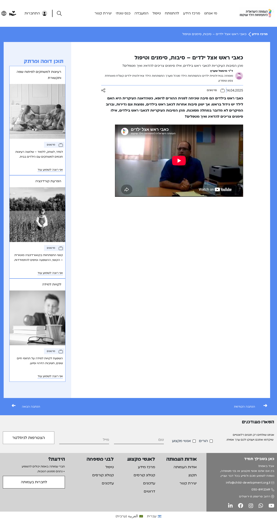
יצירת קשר (103, 13)
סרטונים (212, 90)
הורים (203, 441)
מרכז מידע (146, 467)
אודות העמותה (185, 467)
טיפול (156, 13)
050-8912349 (260, 490)
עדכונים (149, 483)
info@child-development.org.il (248, 483)
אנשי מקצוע (181, 441)
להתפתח (172, 13)
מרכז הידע (191, 13)
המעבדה (141, 13)
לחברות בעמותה (34, 482)
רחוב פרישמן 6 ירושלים (254, 496)
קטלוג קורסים (144, 475)
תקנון (193, 475)
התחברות (32, 13)
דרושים (149, 491)
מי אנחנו (210, 13)
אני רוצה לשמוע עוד (50, 170)
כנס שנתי (123, 13)
